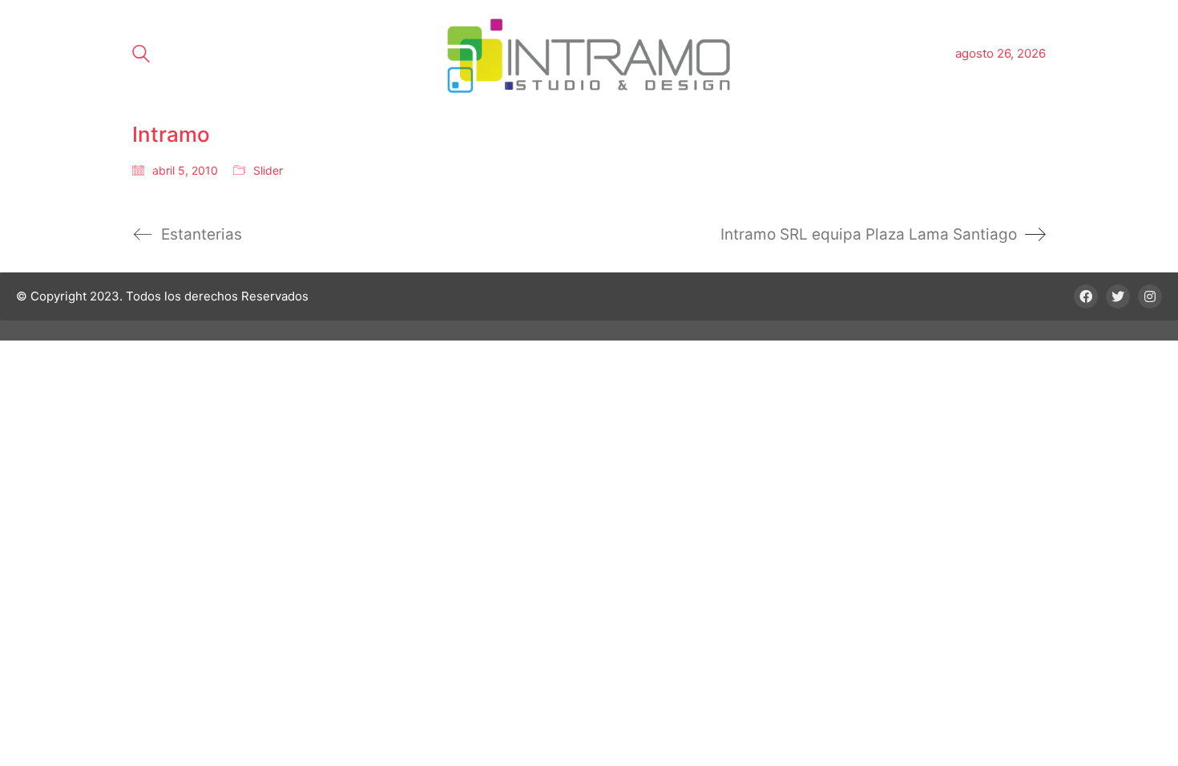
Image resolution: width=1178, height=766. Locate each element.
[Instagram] (1150, 296)
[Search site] (141, 56)
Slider (268, 170)
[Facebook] (1086, 296)
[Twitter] (1118, 296)
